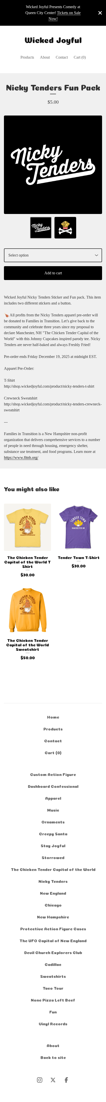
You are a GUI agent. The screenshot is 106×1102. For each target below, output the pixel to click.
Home (53, 717)
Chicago (53, 905)
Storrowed (53, 857)
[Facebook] (66, 1080)
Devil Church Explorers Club (53, 952)
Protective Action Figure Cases (53, 928)
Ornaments (53, 821)
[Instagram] (39, 1080)
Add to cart (53, 273)
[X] (53, 1080)
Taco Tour (53, 988)
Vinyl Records (53, 1023)
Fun (53, 1011)
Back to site (53, 1057)
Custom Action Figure (53, 774)
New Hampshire (53, 916)
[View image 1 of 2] (41, 228)
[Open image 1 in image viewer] (53, 165)
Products (27, 57)
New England (53, 893)
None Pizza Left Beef (53, 1000)
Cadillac (53, 964)
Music (53, 810)
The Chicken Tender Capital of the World (53, 869)
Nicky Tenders (53, 881)
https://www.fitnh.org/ (21, 457)
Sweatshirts (53, 976)
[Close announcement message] (100, 13)
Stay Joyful (53, 845)
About (45, 57)
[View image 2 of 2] (65, 228)
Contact (62, 57)
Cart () (80, 57)
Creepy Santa (53, 833)
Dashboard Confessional (53, 786)
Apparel (53, 798)
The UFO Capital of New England (53, 940)
